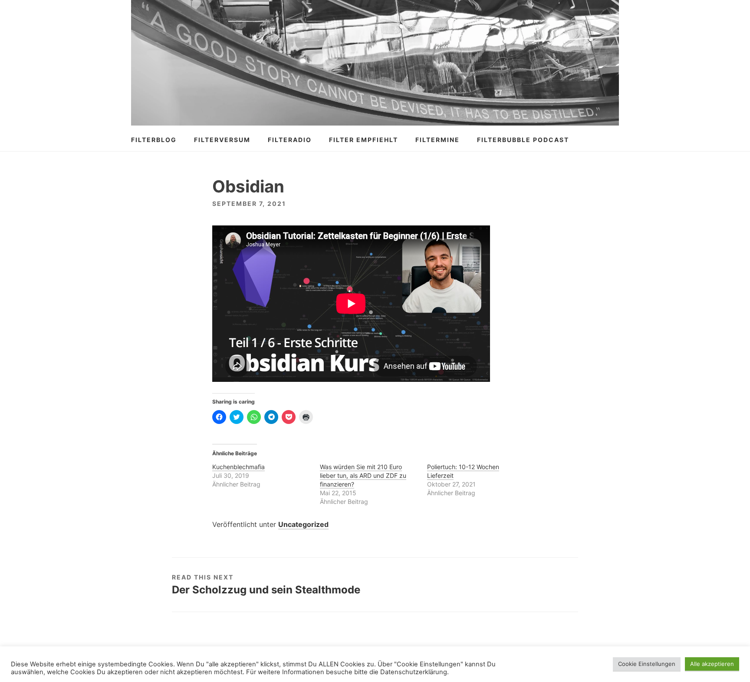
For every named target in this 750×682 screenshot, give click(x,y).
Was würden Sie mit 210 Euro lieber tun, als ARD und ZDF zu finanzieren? (363, 475)
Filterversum (222, 139)
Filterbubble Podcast (523, 139)
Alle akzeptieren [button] (712, 663)
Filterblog (154, 139)
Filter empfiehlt (363, 139)
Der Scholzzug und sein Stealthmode (266, 589)
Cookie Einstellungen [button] (646, 663)
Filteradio (290, 139)
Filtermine (437, 139)
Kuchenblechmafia (238, 466)
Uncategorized (303, 524)
